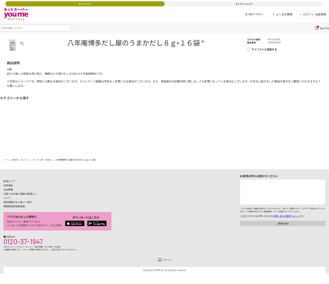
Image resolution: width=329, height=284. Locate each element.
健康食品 (240, 126)
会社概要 (8, 189)
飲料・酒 (222, 126)
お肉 (44, 126)
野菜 (9, 126)
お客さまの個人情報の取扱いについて (20, 196)
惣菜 (75, 126)
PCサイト (167, 260)
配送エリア (9, 181)
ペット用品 (320, 126)
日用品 (271, 126)
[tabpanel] (13, 45)
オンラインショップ (244, 4)
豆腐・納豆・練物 (156, 126)
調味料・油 (191, 126)
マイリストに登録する (264, 49)
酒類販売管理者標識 (14, 206)
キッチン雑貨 (254, 126)
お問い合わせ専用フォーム (286, 216)
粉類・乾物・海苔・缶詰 (205, 126)
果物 (26, 126)
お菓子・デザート (142, 126)
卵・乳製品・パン (93, 126)
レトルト (173, 126)
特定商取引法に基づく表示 (17, 202)
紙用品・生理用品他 (289, 126)
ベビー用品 (303, 126)
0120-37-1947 (23, 241)
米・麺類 (124, 126)
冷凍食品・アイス (107, 126)
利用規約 (8, 185)
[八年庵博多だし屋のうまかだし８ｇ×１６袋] (13, 45)
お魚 (58, 126)
